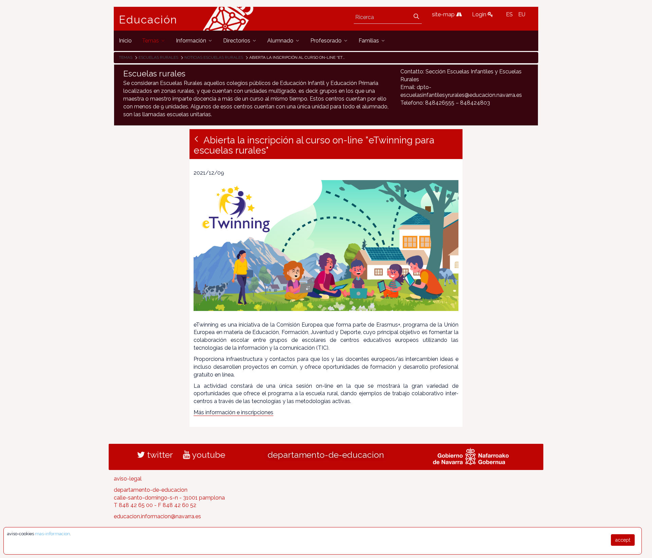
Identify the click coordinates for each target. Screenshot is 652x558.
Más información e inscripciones (233, 412)
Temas (125, 57)
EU (521, 14)
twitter (159, 455)
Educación (148, 19)
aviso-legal (128, 478)
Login (480, 14)
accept (622, 540)
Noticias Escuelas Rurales (213, 57)
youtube (207, 455)
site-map (444, 14)
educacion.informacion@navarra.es (157, 516)
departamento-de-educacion (326, 455)
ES (509, 14)
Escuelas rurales (158, 57)
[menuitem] (125, 41)
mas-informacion (52, 533)
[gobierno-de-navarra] (471, 455)
